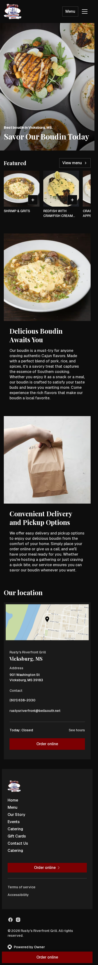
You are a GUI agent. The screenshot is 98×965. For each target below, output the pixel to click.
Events (14, 821)
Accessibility (18, 895)
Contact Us (18, 843)
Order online (47, 743)
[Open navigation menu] (84, 11)
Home (13, 800)
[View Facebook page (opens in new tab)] (10, 920)
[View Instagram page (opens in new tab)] (18, 920)
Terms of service (21, 887)
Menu (70, 11)
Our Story (16, 814)
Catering (15, 828)
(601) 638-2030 (22, 701)
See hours (77, 730)
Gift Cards (17, 836)
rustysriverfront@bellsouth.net (35, 712)
